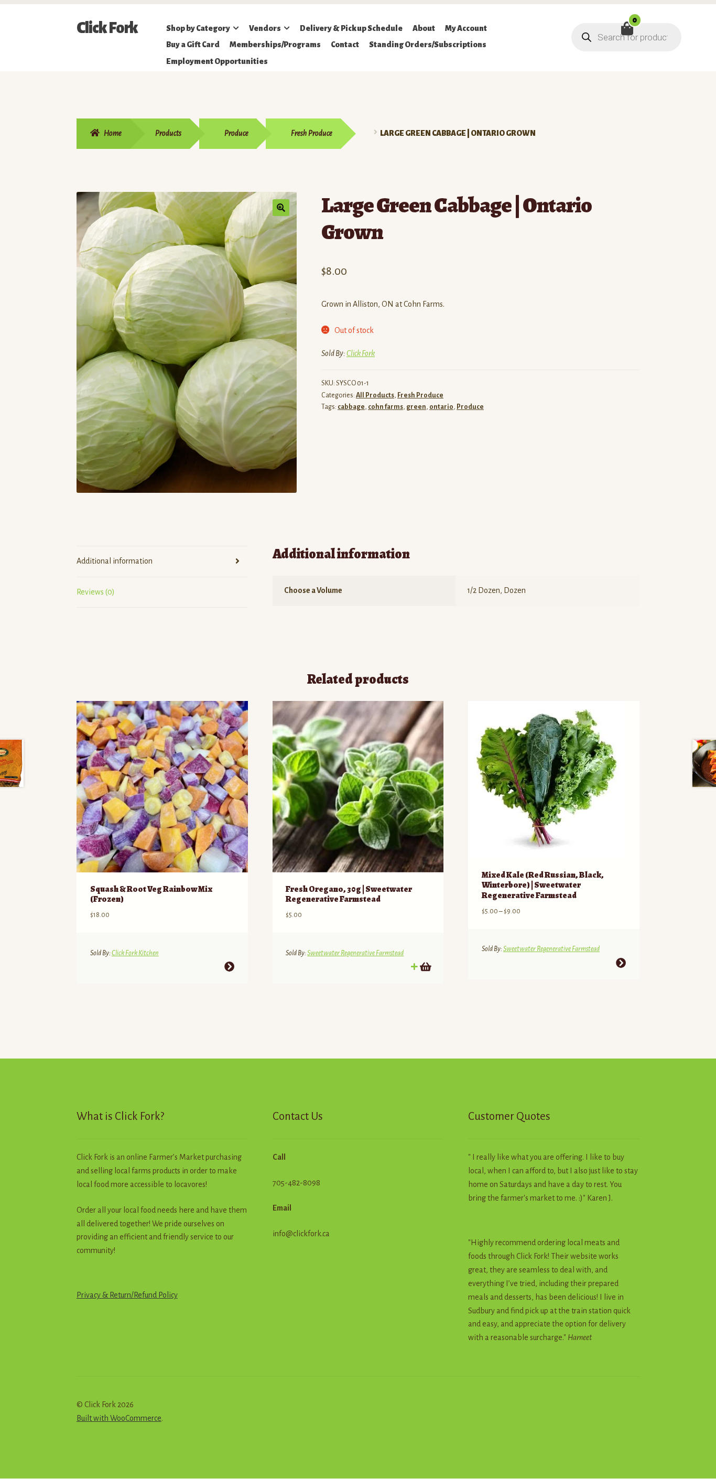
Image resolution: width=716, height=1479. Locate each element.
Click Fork (107, 27)
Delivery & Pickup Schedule (351, 28)
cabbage (351, 407)
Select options (229, 966)
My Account (466, 28)
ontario (441, 407)
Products (168, 133)
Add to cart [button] (425, 966)
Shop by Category (198, 28)
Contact (345, 44)
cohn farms (385, 407)
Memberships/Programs (275, 44)
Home (113, 133)
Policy (167, 1295)
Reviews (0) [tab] (96, 592)
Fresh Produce (311, 133)
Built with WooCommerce (119, 1418)
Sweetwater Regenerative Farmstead (355, 953)
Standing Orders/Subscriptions (427, 44)
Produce (236, 133)
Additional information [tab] (115, 561)
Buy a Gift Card (193, 44)
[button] (281, 207)
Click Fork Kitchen (135, 953)
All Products (375, 395)
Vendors (265, 28)
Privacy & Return (104, 1295)
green (416, 407)
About (424, 28)
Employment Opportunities (217, 61)
